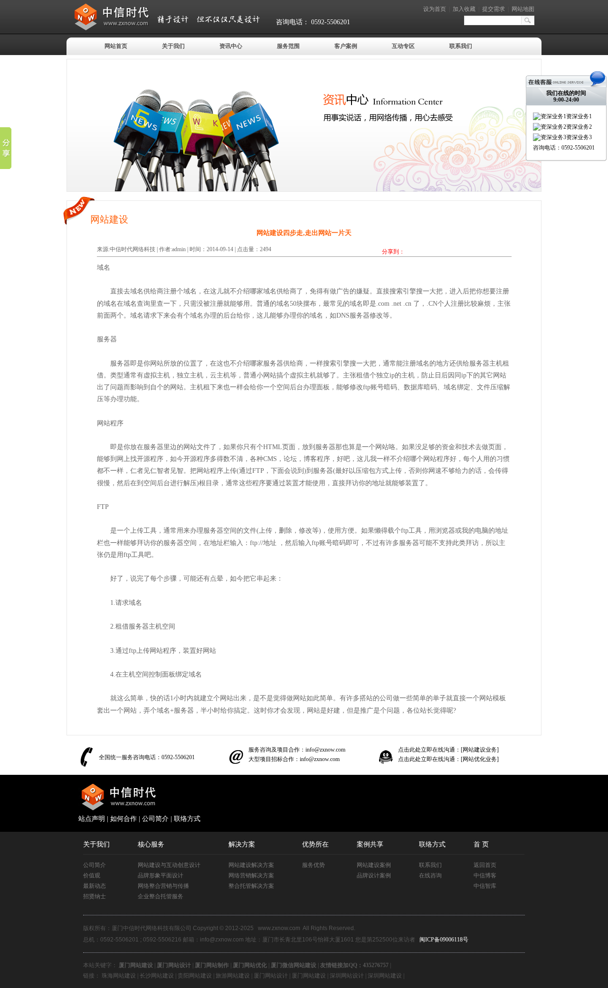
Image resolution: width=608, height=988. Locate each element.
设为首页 (434, 9)
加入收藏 (464, 9)
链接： (91, 975)
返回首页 (485, 865)
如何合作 (123, 818)
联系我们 (430, 865)
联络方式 (187, 818)
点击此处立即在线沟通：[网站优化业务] (448, 759)
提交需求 (493, 9)
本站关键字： (100, 965)
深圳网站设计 (347, 975)
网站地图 (523, 9)
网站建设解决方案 (251, 865)
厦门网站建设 (309, 975)
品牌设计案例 (374, 875)
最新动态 (94, 886)
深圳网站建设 (385, 975)
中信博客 (485, 875)
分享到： (393, 251)
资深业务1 (579, 116)
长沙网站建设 (157, 975)
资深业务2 (579, 126)
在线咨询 (430, 875)
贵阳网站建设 (195, 975)
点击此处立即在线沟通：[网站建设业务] (448, 749)
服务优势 (313, 865)
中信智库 (485, 886)
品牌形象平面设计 (160, 875)
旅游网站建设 (233, 975)
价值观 (91, 875)
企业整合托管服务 (160, 896)
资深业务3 (579, 137)
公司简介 (155, 818)
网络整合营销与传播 (163, 886)
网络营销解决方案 (251, 875)
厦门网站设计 (271, 975)
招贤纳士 (94, 896)
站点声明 (91, 818)
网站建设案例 (374, 865)
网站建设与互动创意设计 (169, 865)
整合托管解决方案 (251, 886)
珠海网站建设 (119, 975)
